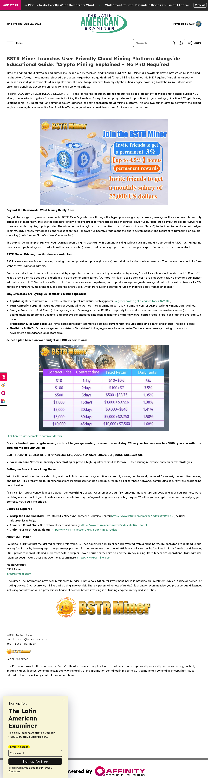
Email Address (19, 746)
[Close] (63, 700)
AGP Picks (10, 5)
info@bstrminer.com (18, 573)
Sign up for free (35, 761)
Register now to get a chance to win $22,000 (142, 301)
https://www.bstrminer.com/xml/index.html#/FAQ (142, 516)
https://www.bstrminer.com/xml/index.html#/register (85, 529)
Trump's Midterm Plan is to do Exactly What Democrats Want (48, 5)
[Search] (173, 43)
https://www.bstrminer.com (93, 557)
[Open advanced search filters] (181, 43)
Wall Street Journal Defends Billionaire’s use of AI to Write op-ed (154, 5)
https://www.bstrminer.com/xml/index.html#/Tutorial (113, 525)
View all (200, 5)
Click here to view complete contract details (34, 436)
